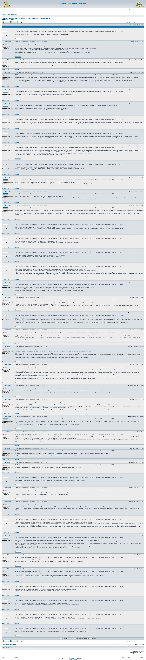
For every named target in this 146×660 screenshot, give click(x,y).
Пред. (129, 22)
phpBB (68, 658)
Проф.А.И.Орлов (10, 19)
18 (140, 22)
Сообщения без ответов (6, 14)
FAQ (131, 10)
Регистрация (9, 10)
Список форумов (5, 644)
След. (143, 22)
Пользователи (141, 10)
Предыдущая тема (132, 24)
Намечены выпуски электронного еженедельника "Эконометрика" (27, 18)
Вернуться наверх (5, 38)
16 (138, 22)
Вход (4, 10)
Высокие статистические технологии (73, 3)
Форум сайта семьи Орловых (73, 4)
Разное (11, 644)
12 (132, 22)
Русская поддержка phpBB (73, 659)
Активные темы (15, 14)
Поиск (135, 10)
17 (139, 22)
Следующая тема (140, 24)
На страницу (125, 22)
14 (135, 22)
